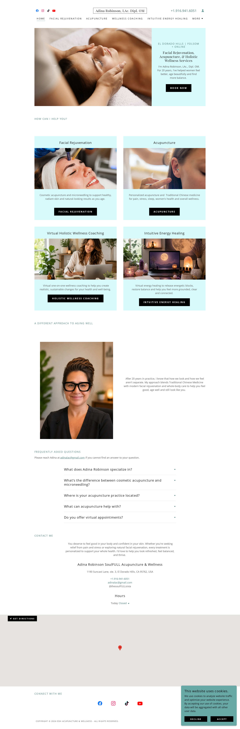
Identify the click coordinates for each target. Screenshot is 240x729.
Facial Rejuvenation (75, 211)
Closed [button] (123, 603)
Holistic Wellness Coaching (75, 298)
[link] (37, 10)
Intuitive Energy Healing (164, 302)
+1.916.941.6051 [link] (184, 10)
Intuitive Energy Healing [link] (168, 18)
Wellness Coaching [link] (127, 18)
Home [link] (41, 18)
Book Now (178, 88)
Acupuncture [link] (97, 18)
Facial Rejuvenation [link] (66, 18)
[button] (203, 10)
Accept (222, 719)
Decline (195, 719)
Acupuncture (164, 211)
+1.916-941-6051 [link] (119, 578)
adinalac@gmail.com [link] (120, 582)
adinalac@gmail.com (72, 457)
